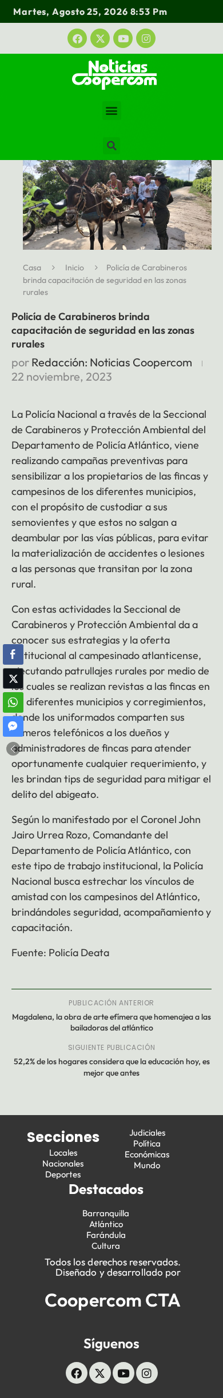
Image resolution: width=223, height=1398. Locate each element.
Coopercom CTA (113, 1299)
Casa (32, 267)
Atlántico (106, 1224)
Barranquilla (105, 1213)
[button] (111, 110)
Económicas (147, 1154)
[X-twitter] (100, 38)
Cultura (105, 1245)
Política (147, 1143)
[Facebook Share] (13, 654)
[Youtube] (123, 38)
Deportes (63, 1174)
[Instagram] (146, 38)
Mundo (147, 1165)
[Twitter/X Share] (13, 678)
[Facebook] (77, 38)
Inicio (74, 267)
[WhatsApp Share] (13, 702)
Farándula (106, 1234)
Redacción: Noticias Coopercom (111, 362)
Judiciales (147, 1132)
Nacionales (62, 1163)
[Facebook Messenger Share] (13, 726)
